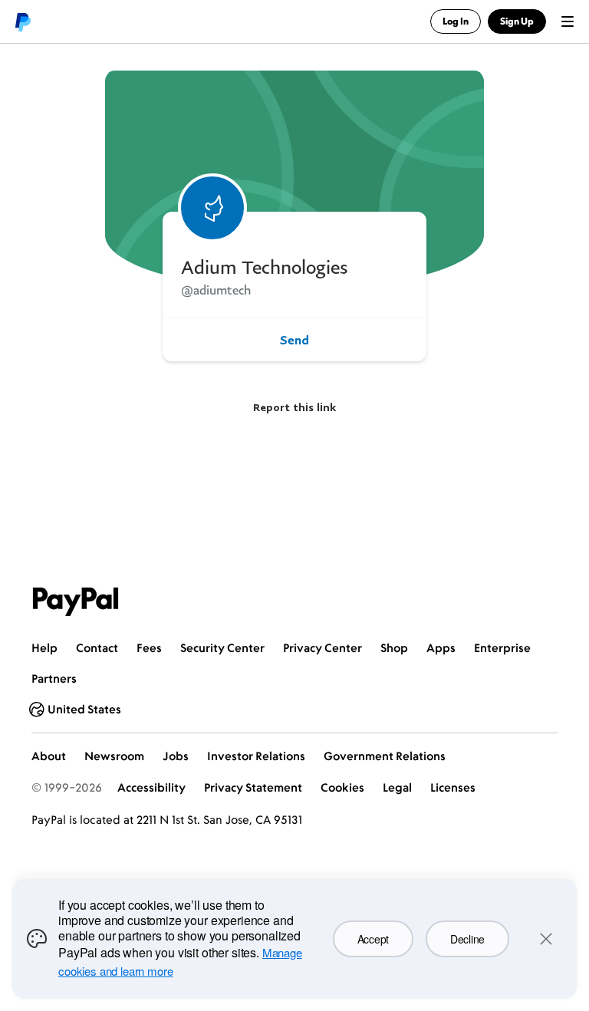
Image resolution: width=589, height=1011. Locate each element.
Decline (467, 939)
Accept (373, 939)
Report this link (294, 406)
